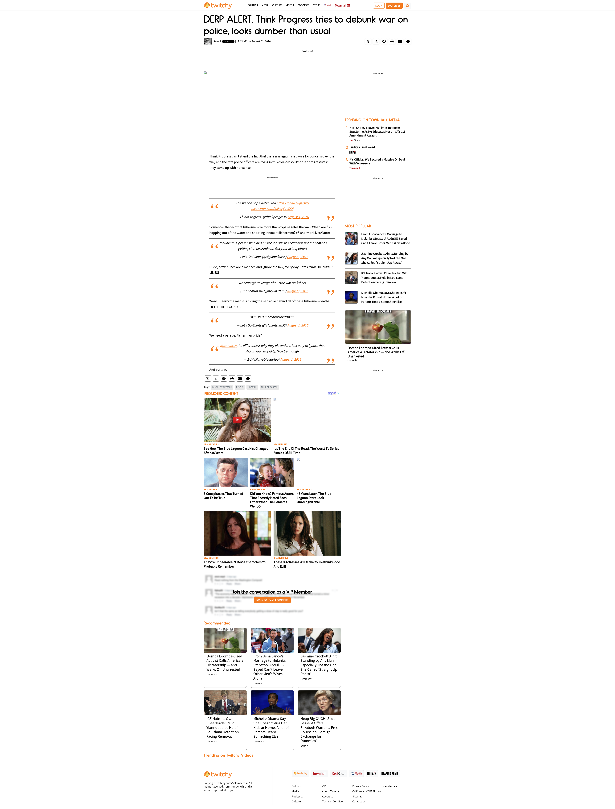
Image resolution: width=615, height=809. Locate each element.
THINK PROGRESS (269, 387)
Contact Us (359, 801)
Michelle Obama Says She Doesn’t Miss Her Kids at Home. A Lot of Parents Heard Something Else (271, 728)
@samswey (228, 346)
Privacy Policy (360, 786)
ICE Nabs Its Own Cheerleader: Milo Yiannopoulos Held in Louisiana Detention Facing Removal (223, 728)
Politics (253, 5)
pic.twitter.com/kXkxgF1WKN (272, 209)
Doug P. (304, 746)
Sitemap (357, 796)
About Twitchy (330, 791)
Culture (277, 5)
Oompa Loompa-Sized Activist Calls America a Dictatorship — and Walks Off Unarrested (376, 352)
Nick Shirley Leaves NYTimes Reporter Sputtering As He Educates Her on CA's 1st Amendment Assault (377, 131)
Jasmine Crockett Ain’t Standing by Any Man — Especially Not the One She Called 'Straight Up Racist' (319, 665)
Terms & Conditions (334, 801)
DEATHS (239, 387)
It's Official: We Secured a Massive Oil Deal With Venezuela (377, 161)
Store (316, 5)
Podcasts (303, 5)
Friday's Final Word (362, 147)
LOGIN (378, 5)
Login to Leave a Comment (272, 600)
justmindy (211, 675)
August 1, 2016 (298, 217)
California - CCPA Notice (366, 791)
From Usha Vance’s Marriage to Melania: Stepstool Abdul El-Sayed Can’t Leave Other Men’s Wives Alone (385, 239)
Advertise (327, 796)
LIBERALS (252, 387)
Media (265, 5)
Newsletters (390, 786)
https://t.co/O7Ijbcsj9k (292, 203)
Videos (290, 5)
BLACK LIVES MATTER (222, 387)
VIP (324, 786)
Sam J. (217, 41)
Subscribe (394, 5)
